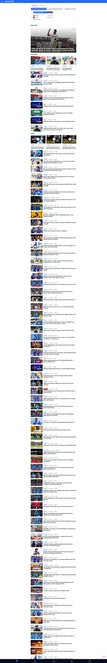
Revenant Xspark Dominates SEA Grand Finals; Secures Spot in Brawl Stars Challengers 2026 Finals (58, 552)
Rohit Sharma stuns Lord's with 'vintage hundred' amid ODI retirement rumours (58, 376)
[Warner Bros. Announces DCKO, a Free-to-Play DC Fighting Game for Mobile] (37, 74)
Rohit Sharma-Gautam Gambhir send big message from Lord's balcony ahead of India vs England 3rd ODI (58, 583)
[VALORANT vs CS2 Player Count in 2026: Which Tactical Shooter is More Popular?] (37, 528)
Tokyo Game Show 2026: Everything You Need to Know (57, 430)
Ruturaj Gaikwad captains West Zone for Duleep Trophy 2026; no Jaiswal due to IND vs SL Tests (59, 253)
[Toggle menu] (2, 1)
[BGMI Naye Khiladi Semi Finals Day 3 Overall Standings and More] (37, 120)
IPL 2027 (53, 661)
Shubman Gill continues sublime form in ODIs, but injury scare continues (58, 384)
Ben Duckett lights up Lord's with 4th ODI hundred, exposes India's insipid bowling (58, 406)
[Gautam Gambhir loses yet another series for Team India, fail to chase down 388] (37, 390)
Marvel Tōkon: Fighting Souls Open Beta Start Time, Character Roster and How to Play (58, 177)
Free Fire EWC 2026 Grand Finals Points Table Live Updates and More (59, 651)
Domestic (42, 5)
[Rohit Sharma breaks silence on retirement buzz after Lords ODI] (37, 283)
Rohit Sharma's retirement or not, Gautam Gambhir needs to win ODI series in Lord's (59, 560)
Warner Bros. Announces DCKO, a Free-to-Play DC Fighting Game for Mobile (59, 75)
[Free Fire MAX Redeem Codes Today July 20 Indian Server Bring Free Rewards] (37, 344)
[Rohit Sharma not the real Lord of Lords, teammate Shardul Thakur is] (37, 306)
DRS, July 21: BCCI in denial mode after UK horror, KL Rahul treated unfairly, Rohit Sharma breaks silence (59, 169)
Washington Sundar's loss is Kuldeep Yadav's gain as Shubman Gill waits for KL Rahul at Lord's (59, 491)
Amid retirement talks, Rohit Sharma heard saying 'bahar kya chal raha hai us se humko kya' (59, 521)
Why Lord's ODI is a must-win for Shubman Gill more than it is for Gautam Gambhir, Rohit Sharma (59, 475)
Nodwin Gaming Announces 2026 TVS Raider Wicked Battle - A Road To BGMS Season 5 (58, 361)
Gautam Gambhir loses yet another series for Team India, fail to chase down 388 (59, 391)
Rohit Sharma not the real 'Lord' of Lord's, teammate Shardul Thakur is (58, 307)
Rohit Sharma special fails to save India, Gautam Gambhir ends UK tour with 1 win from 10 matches (59, 353)
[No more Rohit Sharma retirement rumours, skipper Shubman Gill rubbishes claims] (37, 314)
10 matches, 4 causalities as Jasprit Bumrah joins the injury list (58, 422)
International (35, 5)
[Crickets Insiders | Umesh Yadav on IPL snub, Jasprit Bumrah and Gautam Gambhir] (38, 139)
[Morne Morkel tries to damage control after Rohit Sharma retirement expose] (37, 605)
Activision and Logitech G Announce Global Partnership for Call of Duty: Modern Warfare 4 (59, 200)
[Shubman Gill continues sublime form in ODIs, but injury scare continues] (37, 383)
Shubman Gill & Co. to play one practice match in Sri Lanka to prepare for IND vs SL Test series (58, 261)
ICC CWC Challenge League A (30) (39, 9)
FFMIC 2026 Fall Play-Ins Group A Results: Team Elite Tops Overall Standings (59, 184)
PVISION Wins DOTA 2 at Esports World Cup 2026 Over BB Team (59, 299)
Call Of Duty (46, 197)
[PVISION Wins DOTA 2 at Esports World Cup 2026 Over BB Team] (37, 299)
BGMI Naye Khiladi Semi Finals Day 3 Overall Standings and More (59, 121)
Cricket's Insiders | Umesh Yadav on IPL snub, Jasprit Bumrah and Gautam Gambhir (38, 148)
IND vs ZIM (35, 661)
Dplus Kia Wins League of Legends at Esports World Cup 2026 (58, 330)
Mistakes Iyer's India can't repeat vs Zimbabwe (55, 231)
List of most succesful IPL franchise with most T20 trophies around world (58, 460)
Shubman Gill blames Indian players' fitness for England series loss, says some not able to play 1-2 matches (58, 322)
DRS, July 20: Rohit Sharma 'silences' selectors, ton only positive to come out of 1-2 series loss (59, 338)
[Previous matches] (32, 16)
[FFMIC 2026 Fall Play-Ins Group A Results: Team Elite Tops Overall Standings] (37, 184)
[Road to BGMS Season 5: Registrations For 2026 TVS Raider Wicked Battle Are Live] (37, 113)
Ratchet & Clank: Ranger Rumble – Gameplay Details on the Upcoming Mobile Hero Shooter (58, 537)
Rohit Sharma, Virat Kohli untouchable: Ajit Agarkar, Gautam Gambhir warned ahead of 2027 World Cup (37, 69)
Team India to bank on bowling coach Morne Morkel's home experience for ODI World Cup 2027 (58, 544)
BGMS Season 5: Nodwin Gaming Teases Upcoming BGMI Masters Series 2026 (59, 621)
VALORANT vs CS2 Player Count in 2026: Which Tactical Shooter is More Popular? (59, 529)
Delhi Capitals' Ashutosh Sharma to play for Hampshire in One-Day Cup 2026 (59, 223)
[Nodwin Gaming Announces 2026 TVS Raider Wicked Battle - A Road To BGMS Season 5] (37, 360)
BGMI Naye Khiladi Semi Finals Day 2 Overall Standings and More (59, 368)
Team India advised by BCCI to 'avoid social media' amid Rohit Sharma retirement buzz (58, 468)
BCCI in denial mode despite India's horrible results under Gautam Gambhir (59, 269)
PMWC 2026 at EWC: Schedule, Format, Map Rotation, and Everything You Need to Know (57, 644)
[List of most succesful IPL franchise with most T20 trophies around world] (37, 459)
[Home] (10, 1)
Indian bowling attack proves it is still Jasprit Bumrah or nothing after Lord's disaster (59, 399)
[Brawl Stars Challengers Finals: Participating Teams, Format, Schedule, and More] (37, 214)
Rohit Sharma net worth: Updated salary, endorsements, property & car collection (59, 437)
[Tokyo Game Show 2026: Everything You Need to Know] (37, 429)
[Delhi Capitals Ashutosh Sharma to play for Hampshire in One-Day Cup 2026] (37, 222)
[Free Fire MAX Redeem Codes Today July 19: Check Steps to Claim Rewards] (37, 498)
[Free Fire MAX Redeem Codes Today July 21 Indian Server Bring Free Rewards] (37, 153)
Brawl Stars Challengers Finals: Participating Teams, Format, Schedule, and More (58, 215)
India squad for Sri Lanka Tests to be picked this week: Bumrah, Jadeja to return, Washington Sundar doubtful (53, 49)
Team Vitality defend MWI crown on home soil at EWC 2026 (58, 506)
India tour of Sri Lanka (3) (70, 9)
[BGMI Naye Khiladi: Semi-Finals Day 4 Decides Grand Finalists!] (37, 105)
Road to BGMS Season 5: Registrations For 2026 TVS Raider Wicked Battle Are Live (58, 113)
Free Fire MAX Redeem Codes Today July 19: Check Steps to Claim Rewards (59, 498)
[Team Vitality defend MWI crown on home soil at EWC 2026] (37, 505)
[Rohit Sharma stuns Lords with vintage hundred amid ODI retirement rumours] (37, 375)
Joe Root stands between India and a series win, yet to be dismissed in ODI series (57, 613)
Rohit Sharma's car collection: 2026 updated (54, 598)
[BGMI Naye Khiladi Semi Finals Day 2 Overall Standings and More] (37, 367)
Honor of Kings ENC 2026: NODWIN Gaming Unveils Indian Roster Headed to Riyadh (59, 83)
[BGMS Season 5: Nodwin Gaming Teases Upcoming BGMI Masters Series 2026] (37, 620)
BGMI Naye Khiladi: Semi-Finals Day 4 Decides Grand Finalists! (58, 106)
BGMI (45, 104)
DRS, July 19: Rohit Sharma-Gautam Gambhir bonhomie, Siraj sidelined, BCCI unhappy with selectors (58, 514)
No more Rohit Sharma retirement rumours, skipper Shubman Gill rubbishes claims (59, 315)
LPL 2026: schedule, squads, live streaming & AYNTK (56, 590)
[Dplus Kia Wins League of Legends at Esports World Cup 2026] (37, 329)
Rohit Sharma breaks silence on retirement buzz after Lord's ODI (59, 284)
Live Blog (46, 389)
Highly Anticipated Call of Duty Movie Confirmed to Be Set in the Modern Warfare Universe (59, 452)
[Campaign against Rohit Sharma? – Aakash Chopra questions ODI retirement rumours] (37, 574)
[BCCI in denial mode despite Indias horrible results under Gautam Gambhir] (37, 268)
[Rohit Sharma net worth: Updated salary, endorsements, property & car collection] (37, 436)
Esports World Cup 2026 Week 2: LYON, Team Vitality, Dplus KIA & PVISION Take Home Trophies (59, 238)
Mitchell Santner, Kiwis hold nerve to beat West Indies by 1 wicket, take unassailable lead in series (58, 292)
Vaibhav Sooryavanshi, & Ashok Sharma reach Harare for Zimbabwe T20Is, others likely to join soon (57, 276)
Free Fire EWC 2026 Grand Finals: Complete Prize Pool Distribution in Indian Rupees (59, 567)
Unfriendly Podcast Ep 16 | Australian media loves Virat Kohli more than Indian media (69, 148)
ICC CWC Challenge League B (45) (55, 9)
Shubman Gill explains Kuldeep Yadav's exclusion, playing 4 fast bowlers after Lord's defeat (59, 246)
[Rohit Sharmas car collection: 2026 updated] (37, 597)
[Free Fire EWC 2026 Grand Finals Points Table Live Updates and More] (37, 651)
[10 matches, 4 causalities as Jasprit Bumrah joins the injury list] (37, 421)
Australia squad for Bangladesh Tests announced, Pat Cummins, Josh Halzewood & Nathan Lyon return (68, 69)
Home (17, 661)
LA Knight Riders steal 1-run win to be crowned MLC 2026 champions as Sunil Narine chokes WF (57, 483)
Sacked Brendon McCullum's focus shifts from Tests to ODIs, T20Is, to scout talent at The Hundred (53, 69)
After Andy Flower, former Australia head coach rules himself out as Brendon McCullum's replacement (59, 629)
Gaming (45, 73)
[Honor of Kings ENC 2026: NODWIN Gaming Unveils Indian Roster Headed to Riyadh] (37, 82)
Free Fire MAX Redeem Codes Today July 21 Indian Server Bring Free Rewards (58, 154)
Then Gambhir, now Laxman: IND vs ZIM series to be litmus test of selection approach (59, 207)
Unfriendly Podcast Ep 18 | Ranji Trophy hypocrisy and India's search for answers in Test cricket (54, 148)
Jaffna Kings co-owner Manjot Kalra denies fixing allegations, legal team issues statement (58, 414)
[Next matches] (75, 16)
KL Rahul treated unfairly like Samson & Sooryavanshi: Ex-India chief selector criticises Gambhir (59, 192)
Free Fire (45, 151)
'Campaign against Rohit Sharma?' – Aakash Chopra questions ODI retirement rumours (59, 575)
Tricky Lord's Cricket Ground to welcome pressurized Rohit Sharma (59, 445)
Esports (45, 80)
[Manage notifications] (104, 657)
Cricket (74, 28)
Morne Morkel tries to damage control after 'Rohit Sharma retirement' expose (57, 606)
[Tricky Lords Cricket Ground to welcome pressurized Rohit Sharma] (37, 444)
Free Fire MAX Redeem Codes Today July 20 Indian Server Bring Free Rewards (58, 345)
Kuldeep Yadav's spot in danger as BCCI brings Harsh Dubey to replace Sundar (58, 636)
